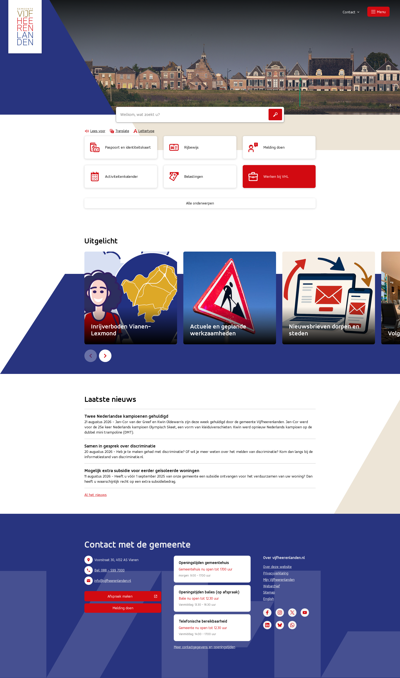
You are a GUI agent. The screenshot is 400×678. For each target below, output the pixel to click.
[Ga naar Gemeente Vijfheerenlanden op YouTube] (305, 612)
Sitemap (269, 592)
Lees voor (97, 131)
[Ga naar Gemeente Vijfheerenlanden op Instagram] (280, 612)
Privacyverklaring (275, 573)
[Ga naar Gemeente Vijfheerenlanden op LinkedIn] (267, 625)
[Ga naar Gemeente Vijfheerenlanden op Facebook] (267, 612)
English (268, 599)
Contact (349, 12)
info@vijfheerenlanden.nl (112, 581)
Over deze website (277, 567)
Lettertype (146, 131)
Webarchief (271, 586)
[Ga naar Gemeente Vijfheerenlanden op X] (292, 612)
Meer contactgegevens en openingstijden (204, 647)
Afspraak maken (134, 597)
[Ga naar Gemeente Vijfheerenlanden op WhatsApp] (292, 625)
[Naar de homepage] (25, 26)
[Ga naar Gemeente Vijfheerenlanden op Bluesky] (280, 625)
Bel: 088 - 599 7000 (109, 570)
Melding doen (122, 608)
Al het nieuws (95, 494)
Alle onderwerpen (200, 203)
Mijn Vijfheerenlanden (279, 580)
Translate (122, 131)
